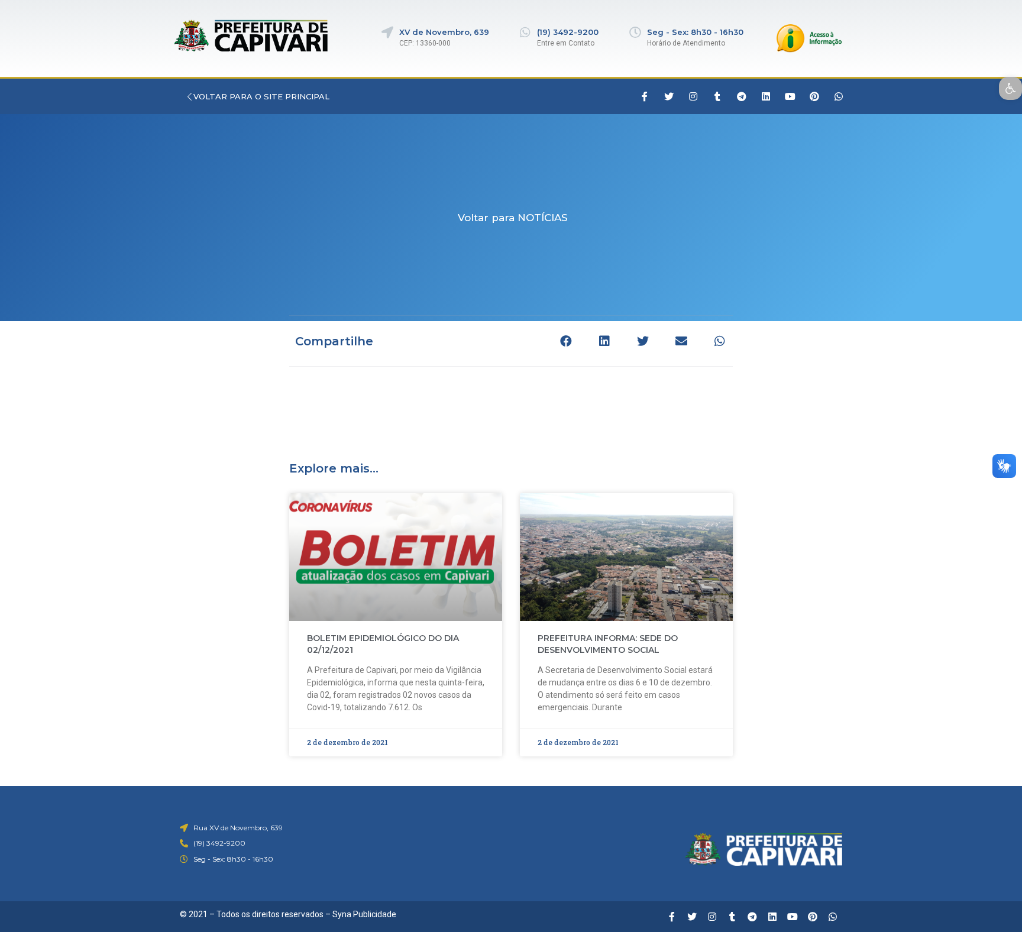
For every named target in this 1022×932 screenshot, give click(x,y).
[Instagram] (693, 96)
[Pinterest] (814, 96)
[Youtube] (790, 96)
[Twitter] (668, 96)
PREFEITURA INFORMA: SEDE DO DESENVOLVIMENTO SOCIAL (608, 644)
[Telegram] (741, 96)
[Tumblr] (717, 96)
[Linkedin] (765, 96)
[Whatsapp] (838, 96)
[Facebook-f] (644, 96)
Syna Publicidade (364, 914)
